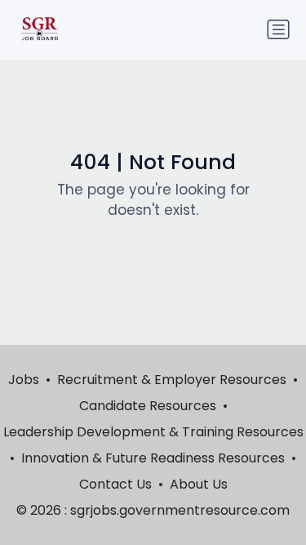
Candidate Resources (147, 405)
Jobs (23, 379)
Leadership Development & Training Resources (153, 431)
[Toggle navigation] (278, 29)
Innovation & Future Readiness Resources (153, 458)
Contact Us (115, 484)
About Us (199, 484)
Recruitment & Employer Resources (171, 379)
